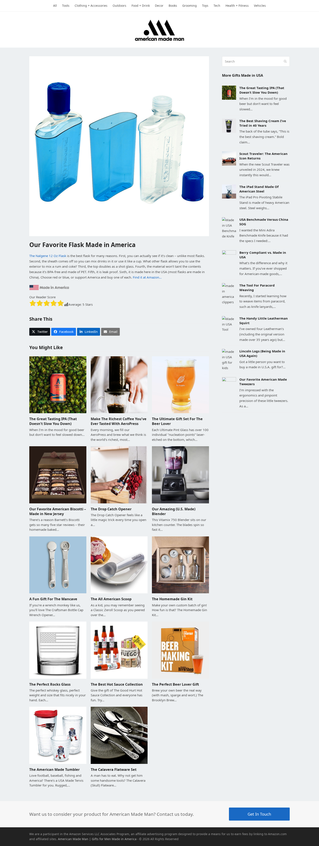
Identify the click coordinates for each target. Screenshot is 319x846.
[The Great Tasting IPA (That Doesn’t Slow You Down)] (57, 384)
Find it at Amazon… (147, 277)
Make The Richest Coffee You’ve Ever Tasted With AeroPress (118, 421)
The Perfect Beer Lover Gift (175, 684)
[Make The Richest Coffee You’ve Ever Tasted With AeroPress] (119, 384)
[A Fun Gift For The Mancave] (57, 564)
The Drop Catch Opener (111, 509)
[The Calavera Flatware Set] (119, 735)
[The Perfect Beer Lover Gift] (180, 649)
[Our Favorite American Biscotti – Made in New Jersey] (57, 474)
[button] (39, 332)
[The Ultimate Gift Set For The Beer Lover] (180, 384)
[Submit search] (285, 61)
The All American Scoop (111, 599)
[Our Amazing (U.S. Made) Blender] (180, 474)
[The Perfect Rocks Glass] (57, 649)
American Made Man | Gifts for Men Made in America (97, 839)
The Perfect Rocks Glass (50, 684)
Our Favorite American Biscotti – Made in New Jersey (57, 511)
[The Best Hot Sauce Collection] (119, 649)
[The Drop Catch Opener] (119, 474)
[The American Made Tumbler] (57, 735)
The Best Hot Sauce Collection (117, 684)
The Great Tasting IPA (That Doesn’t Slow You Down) (53, 421)
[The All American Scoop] (119, 564)
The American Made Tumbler (54, 769)
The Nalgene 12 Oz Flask (47, 256)
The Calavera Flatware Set (113, 769)
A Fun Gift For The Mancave (53, 599)
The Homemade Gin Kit (172, 599)
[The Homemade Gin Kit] (180, 564)
